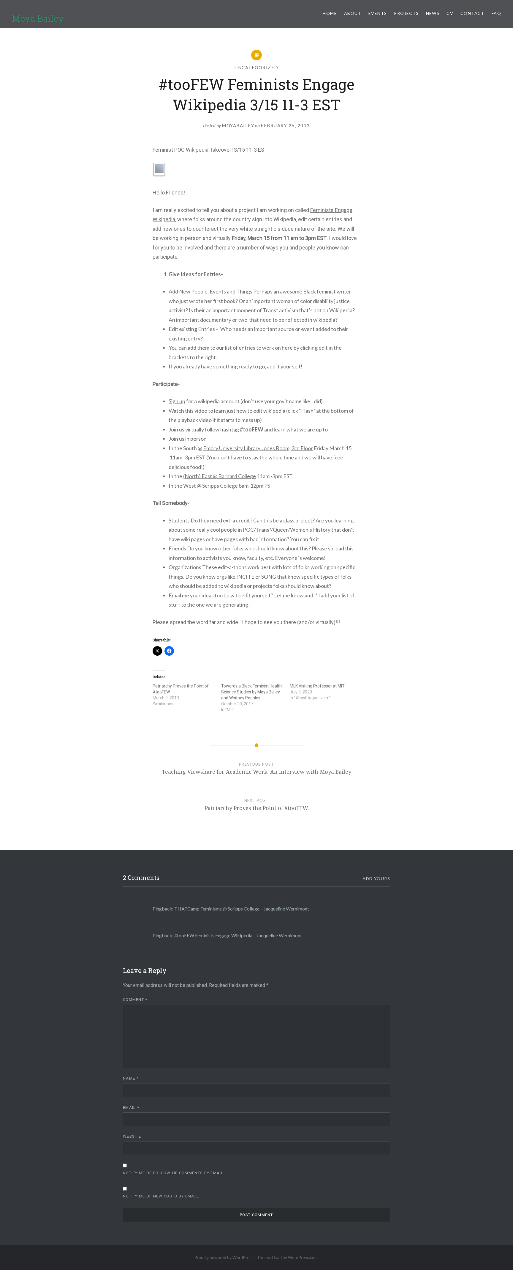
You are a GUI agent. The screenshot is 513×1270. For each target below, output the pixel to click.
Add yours (376, 878)
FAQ (496, 13)
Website (132, 1136)
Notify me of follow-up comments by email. (174, 1173)
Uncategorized (256, 67)
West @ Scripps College (210, 485)
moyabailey (238, 125)
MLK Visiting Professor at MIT (317, 686)
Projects (406, 13)
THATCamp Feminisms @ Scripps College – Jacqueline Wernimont (241, 908)
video (200, 410)
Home (330, 13)
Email (131, 1107)
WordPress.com (303, 1257)
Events (377, 13)
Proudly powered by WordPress (224, 1257)
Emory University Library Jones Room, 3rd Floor (258, 448)
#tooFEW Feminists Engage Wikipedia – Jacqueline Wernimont (238, 935)
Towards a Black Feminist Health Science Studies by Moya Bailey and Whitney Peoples (251, 692)
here (287, 347)
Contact (472, 13)
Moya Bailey (38, 18)
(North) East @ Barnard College (219, 476)
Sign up (177, 401)
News (433, 13)
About (352, 13)
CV (449, 13)
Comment (135, 999)
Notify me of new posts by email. (161, 1196)
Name (131, 1078)
